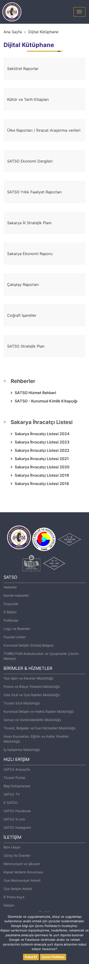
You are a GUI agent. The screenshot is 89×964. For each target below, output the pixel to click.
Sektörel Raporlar (22, 68)
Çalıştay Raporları (23, 284)
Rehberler (23, 381)
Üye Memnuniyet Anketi (22, 880)
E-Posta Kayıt (14, 897)
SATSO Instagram (17, 827)
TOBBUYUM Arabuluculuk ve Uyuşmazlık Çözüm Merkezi (41, 656)
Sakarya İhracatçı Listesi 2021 (42, 458)
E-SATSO (11, 803)
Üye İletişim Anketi (18, 889)
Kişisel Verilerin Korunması (23, 872)
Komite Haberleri (16, 595)
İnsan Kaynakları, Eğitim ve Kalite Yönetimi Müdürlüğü (36, 738)
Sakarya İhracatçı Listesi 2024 (42, 433)
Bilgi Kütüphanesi (17, 786)
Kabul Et (31, 957)
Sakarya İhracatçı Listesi (42, 422)
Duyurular (11, 604)
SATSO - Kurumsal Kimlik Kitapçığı (46, 401)
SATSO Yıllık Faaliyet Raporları (34, 192)
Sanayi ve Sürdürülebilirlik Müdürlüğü (32, 720)
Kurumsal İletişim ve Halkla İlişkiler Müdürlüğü (39, 711)
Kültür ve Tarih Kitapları (28, 99)
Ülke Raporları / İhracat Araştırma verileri (43, 130)
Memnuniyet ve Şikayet (22, 864)
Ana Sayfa (13, 31)
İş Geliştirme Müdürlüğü (22, 750)
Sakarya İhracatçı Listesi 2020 (42, 467)
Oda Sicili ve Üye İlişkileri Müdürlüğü (32, 695)
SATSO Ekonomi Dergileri (30, 161)
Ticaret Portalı (14, 778)
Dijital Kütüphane (43, 31)
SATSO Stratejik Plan (25, 346)
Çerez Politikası (53, 957)
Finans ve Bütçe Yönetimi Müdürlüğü (32, 687)
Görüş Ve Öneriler (17, 855)
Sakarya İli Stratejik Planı (29, 222)
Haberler (10, 587)
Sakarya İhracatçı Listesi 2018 (42, 483)
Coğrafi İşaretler (21, 315)
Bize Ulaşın (12, 847)
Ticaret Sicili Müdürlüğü (22, 703)
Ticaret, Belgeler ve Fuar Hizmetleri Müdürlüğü (39, 728)
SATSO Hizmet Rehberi (35, 392)
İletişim (9, 905)
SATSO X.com (14, 819)
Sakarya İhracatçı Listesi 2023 (42, 442)
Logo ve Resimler (17, 629)
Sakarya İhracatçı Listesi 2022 (42, 450)
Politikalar (11, 620)
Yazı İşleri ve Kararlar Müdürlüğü (28, 678)
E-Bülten (10, 612)
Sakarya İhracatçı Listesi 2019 (42, 475)
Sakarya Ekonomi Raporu (29, 253)
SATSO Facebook (17, 811)
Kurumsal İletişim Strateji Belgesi (28, 645)
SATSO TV (12, 794)
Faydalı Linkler (15, 637)
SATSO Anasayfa (17, 769)
